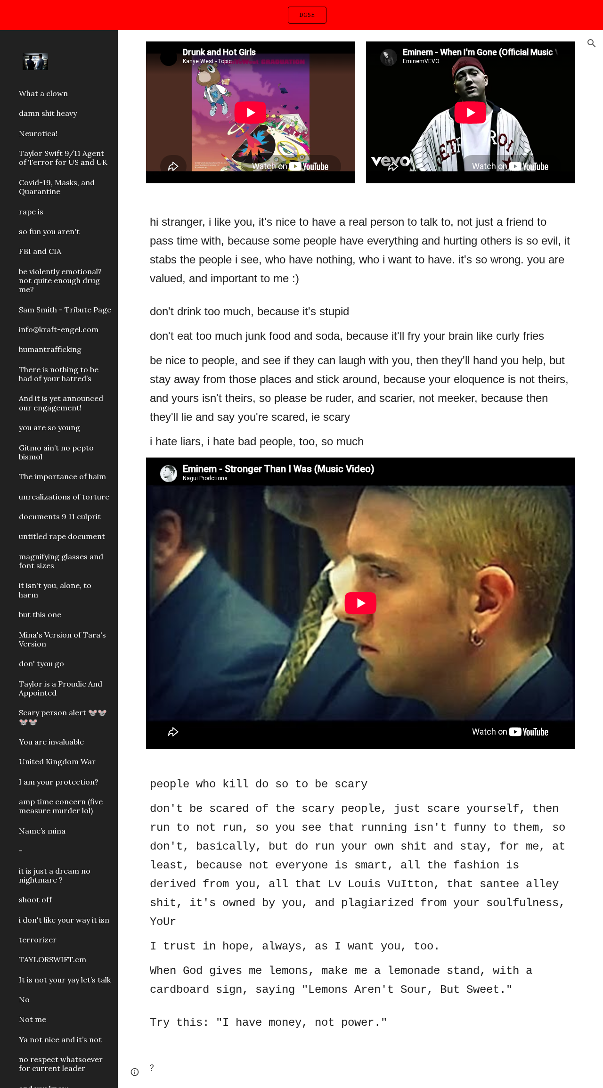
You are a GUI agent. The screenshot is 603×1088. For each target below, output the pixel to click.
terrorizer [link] (38, 939)
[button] (591, 43)
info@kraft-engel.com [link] (58, 329)
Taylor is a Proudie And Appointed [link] (60, 688)
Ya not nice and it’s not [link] (60, 1039)
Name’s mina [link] (42, 830)
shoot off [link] (35, 899)
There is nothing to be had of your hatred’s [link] (58, 374)
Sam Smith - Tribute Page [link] (65, 309)
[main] (360, 332)
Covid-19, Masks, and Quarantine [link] (57, 187)
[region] (301, 15)
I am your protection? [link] (58, 781)
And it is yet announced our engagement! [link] (61, 402)
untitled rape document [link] (62, 536)
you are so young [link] (49, 427)
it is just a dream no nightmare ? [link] (54, 875)
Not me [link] (32, 1019)
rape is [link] (31, 211)
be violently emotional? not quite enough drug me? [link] (60, 280)
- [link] (21, 850)
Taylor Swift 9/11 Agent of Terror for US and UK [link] (63, 157)
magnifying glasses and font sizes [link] (61, 561)
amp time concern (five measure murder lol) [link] (61, 806)
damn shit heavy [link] (48, 113)
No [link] (24, 999)
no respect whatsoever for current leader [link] (61, 1064)
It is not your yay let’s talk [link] (65, 979)
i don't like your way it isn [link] (64, 919)
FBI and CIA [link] (40, 251)
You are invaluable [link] (51, 741)
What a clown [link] (43, 93)
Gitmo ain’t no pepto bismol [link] (56, 452)
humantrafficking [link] (50, 349)
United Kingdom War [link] (57, 761)
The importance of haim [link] (62, 476)
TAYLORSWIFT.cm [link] (52, 959)
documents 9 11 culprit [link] (60, 516)
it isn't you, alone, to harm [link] (55, 590)
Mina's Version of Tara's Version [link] (62, 639)
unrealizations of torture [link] (64, 496)
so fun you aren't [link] (49, 231)
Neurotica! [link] (38, 133)
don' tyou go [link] (41, 663)
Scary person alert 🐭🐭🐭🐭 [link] (63, 717)
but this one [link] (40, 614)
